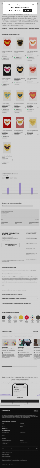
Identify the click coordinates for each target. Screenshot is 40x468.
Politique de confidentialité (24, 7)
